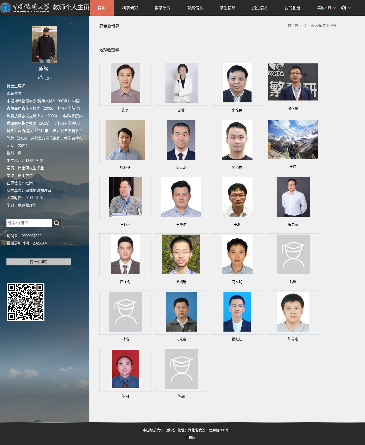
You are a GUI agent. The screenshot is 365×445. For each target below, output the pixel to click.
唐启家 (293, 225)
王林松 (125, 225)
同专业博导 (38, 262)
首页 (102, 8)
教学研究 (163, 8)
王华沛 (181, 225)
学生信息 (228, 8)
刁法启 (181, 339)
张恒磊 (293, 108)
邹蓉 (181, 110)
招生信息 (260, 8)
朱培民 (237, 110)
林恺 (125, 339)
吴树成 (237, 167)
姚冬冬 (125, 167)
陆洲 (293, 282)
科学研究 (130, 8)
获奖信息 (195, 8)
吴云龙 (181, 167)
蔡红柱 (237, 339)
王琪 (293, 167)
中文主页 (307, 26)
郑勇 (125, 110)
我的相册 (292, 8)
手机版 (190, 438)
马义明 (237, 282)
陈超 (181, 396)
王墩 (237, 225)
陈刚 (125, 396)
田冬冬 (125, 282)
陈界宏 (293, 339)
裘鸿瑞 (181, 282)
